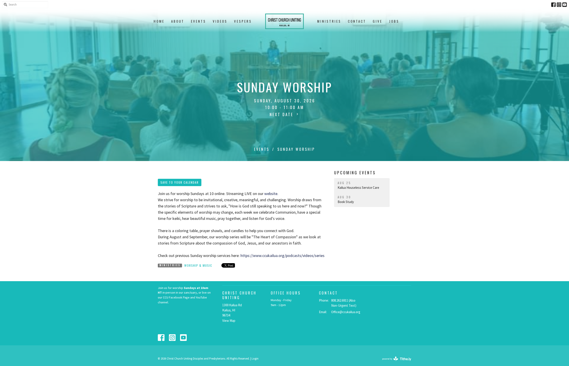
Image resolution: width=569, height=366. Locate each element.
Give (377, 21)
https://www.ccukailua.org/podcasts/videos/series (282, 255)
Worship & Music (198, 265)
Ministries (329, 21)
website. (271, 193)
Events (198, 21)
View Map (228, 320)
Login (255, 358)
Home (159, 21)
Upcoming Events (355, 172)
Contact (357, 21)
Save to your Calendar (179, 182)
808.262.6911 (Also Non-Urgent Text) (343, 303)
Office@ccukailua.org (345, 312)
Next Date (282, 114)
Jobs (394, 21)
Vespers (243, 21)
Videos (220, 21)
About (177, 21)
